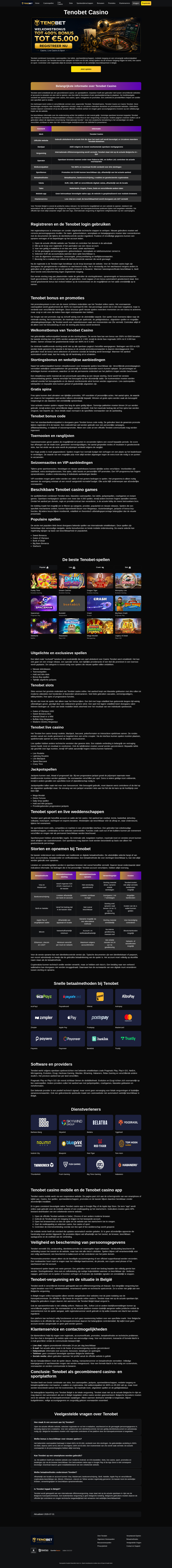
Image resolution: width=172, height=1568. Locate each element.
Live (70, 567)
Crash (98, 567)
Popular (42, 567)
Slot (126, 567)
